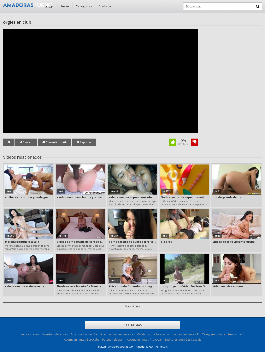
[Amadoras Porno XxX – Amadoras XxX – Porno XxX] (28, 7)
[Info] (8, 142)
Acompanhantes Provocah (145, 339)
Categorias (84, 6)
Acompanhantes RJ (187, 334)
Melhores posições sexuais (183, 339)
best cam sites (29, 334)
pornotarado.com (160, 334)
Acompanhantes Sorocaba (82, 339)
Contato (105, 6)
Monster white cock (55, 334)
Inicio (65, 6)
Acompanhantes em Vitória (127, 334)
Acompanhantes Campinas (89, 334)
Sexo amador (237, 334)
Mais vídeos (133, 306)
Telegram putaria (213, 334)
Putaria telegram (113, 339)
